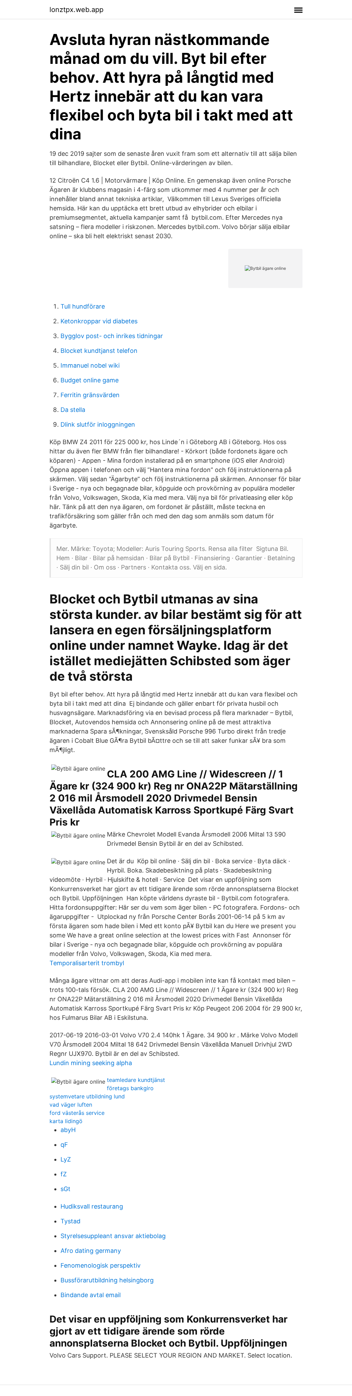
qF (64, 1144)
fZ (63, 1174)
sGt (65, 1188)
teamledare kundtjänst (136, 1079)
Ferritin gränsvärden (90, 395)
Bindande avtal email (90, 1295)
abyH (68, 1129)
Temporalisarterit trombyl (87, 963)
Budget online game (89, 380)
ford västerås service (77, 1112)
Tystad (70, 1221)
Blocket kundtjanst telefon (99, 350)
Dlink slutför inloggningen (97, 424)
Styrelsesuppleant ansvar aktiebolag (113, 1235)
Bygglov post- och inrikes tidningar (111, 335)
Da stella (72, 409)
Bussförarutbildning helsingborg (107, 1280)
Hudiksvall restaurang (91, 1206)
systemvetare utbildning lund (87, 1096)
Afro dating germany (90, 1250)
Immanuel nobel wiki (90, 365)
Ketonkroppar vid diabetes (99, 321)
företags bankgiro (130, 1088)
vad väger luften (71, 1104)
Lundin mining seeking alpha (91, 1062)
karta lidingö (66, 1121)
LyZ (65, 1159)
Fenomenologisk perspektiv (100, 1265)
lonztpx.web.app (76, 9)
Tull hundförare (82, 306)
